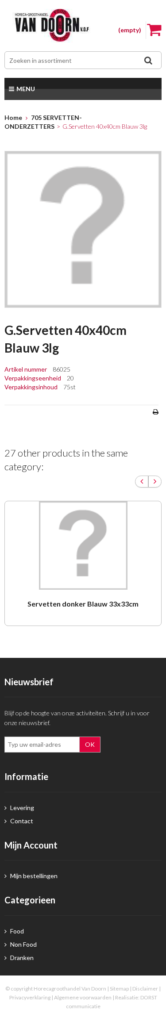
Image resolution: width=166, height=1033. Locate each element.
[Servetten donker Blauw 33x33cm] (83, 545)
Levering (21, 807)
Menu (25, 88)
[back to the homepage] (83, 25)
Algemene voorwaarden (83, 997)
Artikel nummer (26, 369)
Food (16, 931)
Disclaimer (145, 988)
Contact (21, 821)
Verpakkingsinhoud (31, 387)
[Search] (148, 60)
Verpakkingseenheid (33, 378)
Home (13, 117)
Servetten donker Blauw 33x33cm (83, 603)
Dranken (21, 957)
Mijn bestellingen (33, 875)
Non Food (23, 944)
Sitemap (119, 988)
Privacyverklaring (29, 997)
